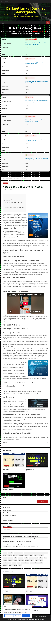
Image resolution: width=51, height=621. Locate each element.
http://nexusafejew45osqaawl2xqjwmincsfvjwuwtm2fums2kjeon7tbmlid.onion (37, 43)
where (10, 565)
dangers (10, 555)
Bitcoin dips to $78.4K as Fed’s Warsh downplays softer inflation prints (19, 538)
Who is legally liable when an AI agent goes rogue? (15, 544)
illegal (30, 557)
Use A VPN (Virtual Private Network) (13, 202)
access (4, 552)
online (41, 560)
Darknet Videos (48, 22)
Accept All (26, 615)
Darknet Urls (43, 616)
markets (10, 560)
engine (35, 555)
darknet (15, 555)
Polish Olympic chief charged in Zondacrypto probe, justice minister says (20, 546)
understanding (34, 562)
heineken (21, 557)
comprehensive (43, 552)
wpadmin (5, 189)
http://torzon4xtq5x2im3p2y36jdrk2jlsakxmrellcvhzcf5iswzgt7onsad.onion (37, 82)
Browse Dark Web (37, 460)
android (16, 552)
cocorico (36, 552)
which (15, 565)
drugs (31, 555)
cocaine (30, 552)
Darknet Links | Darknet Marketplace (25, 10)
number (27, 560)
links (45, 557)
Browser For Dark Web (14, 480)
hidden (26, 557)
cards (25, 552)
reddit (4, 562)
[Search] (44, 23)
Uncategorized (5, 183)
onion (32, 560)
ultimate (27, 562)
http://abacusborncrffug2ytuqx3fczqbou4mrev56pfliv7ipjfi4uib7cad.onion (37, 62)
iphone (41, 557)
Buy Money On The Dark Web (9, 515)
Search (5, 497)
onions (36, 560)
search (14, 562)
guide (15, 557)
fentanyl (10, 557)
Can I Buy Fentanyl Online (9, 518)
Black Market (14, 460)
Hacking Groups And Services (12, 205)
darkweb (21, 555)
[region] (17, 611)
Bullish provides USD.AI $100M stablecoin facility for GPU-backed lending (20, 536)
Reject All (17, 615)
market (5, 560)
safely (9, 562)
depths (26, 555)
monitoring (21, 560)
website (41, 562)
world (19, 565)
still (22, 562)
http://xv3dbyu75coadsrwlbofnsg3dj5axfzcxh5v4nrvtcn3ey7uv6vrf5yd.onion (37, 120)
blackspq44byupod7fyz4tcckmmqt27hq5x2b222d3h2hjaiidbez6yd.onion (37, 139)
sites (18, 562)
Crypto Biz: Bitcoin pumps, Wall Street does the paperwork (17, 541)
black (21, 552)
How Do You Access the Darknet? (10, 443)
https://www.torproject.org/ (39, 31)
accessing (10, 552)
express (5, 557)
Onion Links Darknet (27, 619)
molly (15, 560)
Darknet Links (36, 616)
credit (4, 555)
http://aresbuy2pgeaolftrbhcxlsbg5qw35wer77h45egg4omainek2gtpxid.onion (37, 101)
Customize (8, 615)
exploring (41, 555)
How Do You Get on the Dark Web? (40, 443)
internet (36, 557)
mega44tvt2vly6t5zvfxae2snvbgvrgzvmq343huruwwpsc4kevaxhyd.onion (37, 159)
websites (5, 565)
